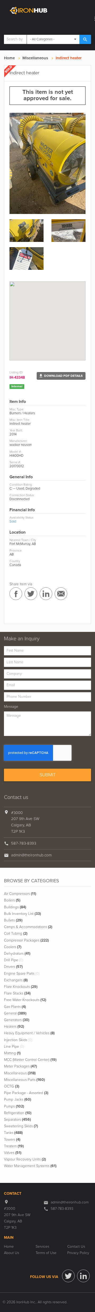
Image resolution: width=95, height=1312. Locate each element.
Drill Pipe (13, 960)
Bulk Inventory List (22, 914)
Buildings (15, 907)
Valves (12, 1153)
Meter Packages (20, 1066)
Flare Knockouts (20, 987)
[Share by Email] (61, 593)
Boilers (12, 900)
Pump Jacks (17, 1099)
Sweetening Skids (21, 1126)
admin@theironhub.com (31, 855)
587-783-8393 (23, 843)
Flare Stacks (17, 993)
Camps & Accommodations (28, 927)
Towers (12, 1140)
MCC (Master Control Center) (30, 1060)
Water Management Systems (30, 1166)
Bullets (13, 920)
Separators (17, 1119)
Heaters (14, 1026)
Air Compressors (20, 894)
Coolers (12, 947)
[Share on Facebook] (16, 593)
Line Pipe (14, 1046)
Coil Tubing (15, 933)
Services (42, 1246)
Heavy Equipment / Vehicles (29, 1033)
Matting (12, 1053)
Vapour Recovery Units (25, 1159)
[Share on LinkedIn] (46, 593)
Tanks (13, 1133)
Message (11, 707)
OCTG (11, 1086)
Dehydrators (17, 953)
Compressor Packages (26, 940)
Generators (16, 1020)
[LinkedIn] (83, 1276)
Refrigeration (17, 1113)
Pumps (14, 1106)
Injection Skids (18, 1040)
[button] (61, 376)
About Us (11, 1253)
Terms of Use (46, 1253)
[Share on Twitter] (31, 593)
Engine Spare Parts (21, 974)
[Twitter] (68, 1276)
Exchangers (16, 980)
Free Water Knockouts (25, 1000)
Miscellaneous (35, 58)
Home (9, 58)
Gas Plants (15, 1007)
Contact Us (76, 1246)
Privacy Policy (78, 1253)
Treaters (14, 1146)
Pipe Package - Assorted (26, 1093)
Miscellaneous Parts (24, 1080)
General (15, 1013)
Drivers (13, 967)
